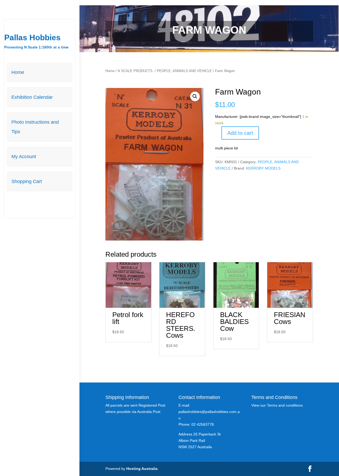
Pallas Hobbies (32, 37)
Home (17, 72)
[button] (195, 96)
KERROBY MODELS (263, 168)
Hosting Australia (142, 468)
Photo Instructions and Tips (35, 126)
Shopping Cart (26, 181)
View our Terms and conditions (277, 405)
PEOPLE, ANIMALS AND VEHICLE (184, 71)
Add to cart (240, 133)
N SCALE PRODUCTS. (136, 71)
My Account (23, 156)
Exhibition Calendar (32, 97)
